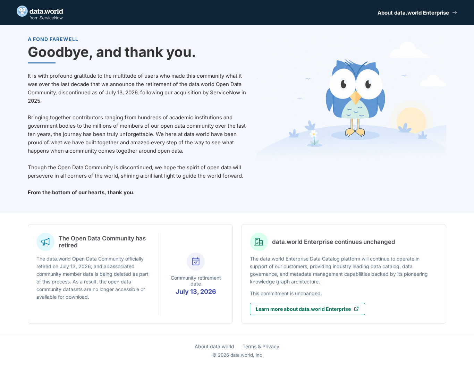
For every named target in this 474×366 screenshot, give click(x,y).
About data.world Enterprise (413, 12)
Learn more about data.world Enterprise (303, 309)
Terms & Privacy (261, 346)
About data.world (214, 346)
